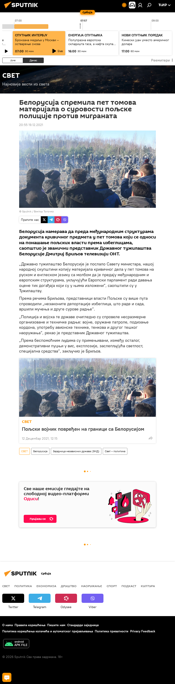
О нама (7, 625)
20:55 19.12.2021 (31, 125)
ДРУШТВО (69, 586)
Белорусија (40, 451)
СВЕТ (27, 422)
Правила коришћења (30, 625)
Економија (46, 586)
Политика (23, 586)
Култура (148, 586)
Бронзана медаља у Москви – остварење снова (37, 42)
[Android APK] (16, 644)
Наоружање (91, 586)
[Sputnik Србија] (22, 9)
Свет (6, 586)
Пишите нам (56, 625)
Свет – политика (115, 451)
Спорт (112, 586)
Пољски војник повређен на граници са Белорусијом (83, 429)
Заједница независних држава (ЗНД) (76, 451)
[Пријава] (140, 5)
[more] (150, 438)
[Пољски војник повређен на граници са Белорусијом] (87, 387)
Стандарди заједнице (83, 625)
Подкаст (128, 586)
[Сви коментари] (6, 677)
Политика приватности (111, 631)
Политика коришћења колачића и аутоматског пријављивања (47, 631)
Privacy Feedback (142, 631)
